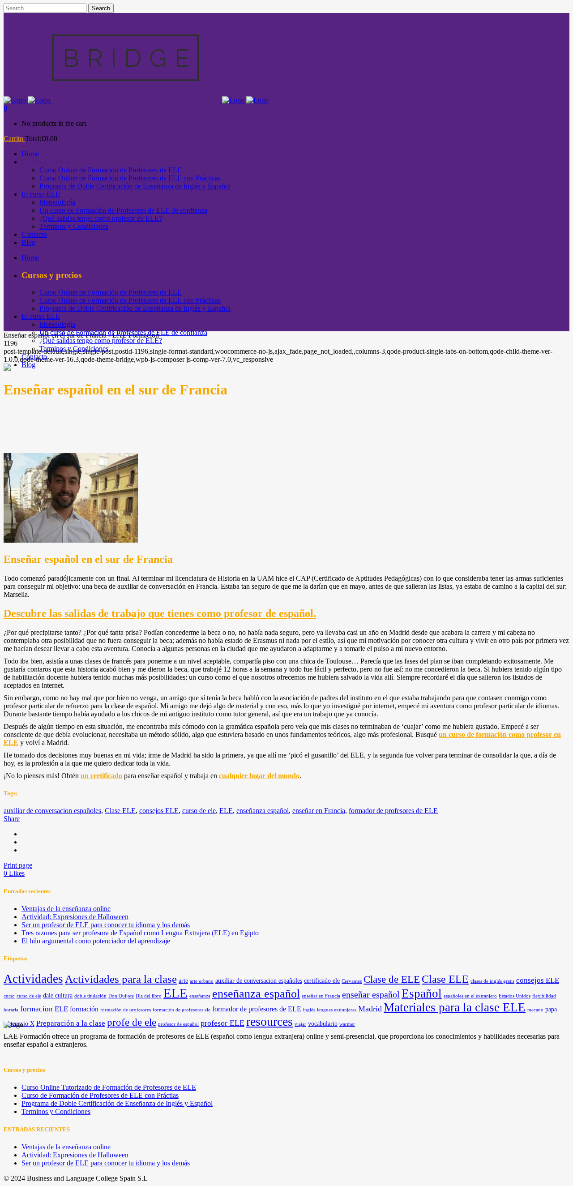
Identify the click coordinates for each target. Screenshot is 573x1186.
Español (422, 993)
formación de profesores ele (181, 1009)
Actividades (33, 978)
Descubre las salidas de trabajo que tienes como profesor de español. (160, 613)
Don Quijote (121, 995)
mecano (535, 1009)
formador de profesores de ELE (393, 810)
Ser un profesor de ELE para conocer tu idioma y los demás (105, 925)
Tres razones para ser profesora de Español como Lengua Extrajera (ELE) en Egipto (140, 933)
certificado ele (322, 980)
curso (9, 995)
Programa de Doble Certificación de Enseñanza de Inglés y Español (117, 1103)
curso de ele (199, 810)
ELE (226, 810)
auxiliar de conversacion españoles (52, 810)
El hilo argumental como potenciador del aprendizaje (95, 941)
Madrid (370, 1008)
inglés (309, 1009)
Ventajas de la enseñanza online (66, 908)
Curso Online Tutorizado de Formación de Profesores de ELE (108, 1087)
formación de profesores (125, 1009)
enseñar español (371, 994)
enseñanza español (262, 810)
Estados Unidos (514, 995)
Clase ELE (120, 810)
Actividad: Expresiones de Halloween (74, 917)
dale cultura (58, 995)
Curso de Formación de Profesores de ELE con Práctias (100, 1095)
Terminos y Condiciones (55, 1111)
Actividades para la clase (121, 978)
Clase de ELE (391, 979)
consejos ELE (159, 810)
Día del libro (149, 995)
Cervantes (352, 981)
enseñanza (199, 995)
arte (183, 980)
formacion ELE (44, 1009)
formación (84, 1009)
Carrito (14, 138)
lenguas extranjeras (336, 1009)
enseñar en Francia (318, 810)
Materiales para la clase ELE (455, 1007)
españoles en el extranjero (470, 995)
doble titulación (90, 995)
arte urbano (202, 981)
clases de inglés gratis (492, 981)
